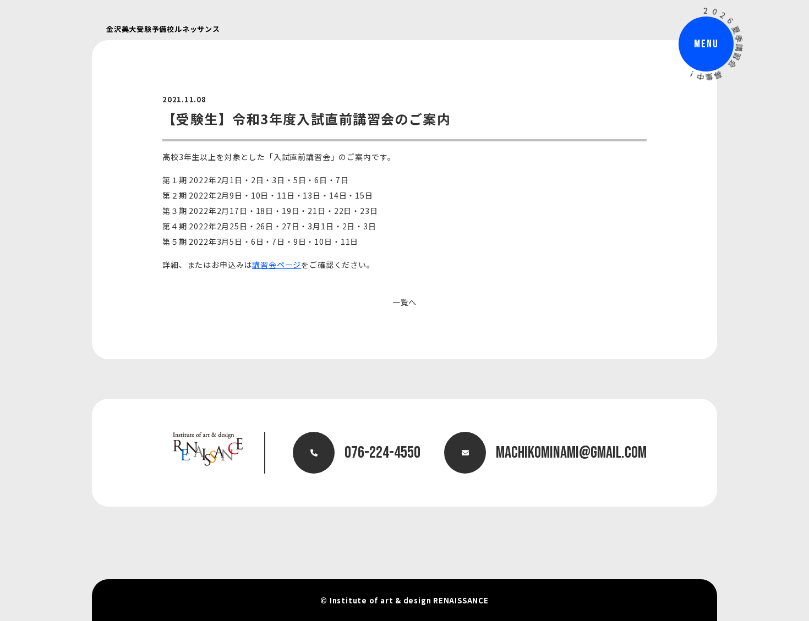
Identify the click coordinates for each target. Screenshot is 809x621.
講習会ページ (276, 264)
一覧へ (404, 301)
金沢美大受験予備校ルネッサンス (163, 29)
